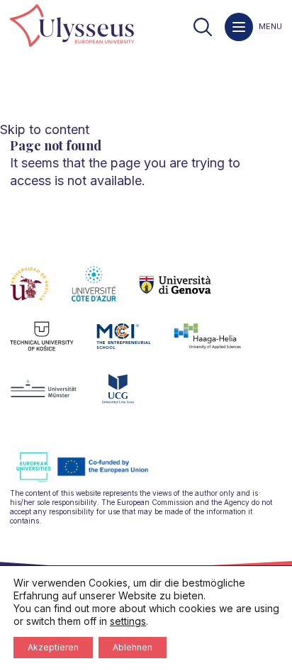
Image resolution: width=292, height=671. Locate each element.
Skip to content (44, 129)
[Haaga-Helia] (219, 344)
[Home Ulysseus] (72, 26)
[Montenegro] (129, 397)
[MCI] (135, 344)
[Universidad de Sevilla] (41, 292)
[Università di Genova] (187, 292)
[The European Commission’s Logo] (93, 479)
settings (128, 621)
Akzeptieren (53, 647)
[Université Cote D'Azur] (105, 292)
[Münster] (55, 397)
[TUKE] (53, 344)
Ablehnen (132, 647)
